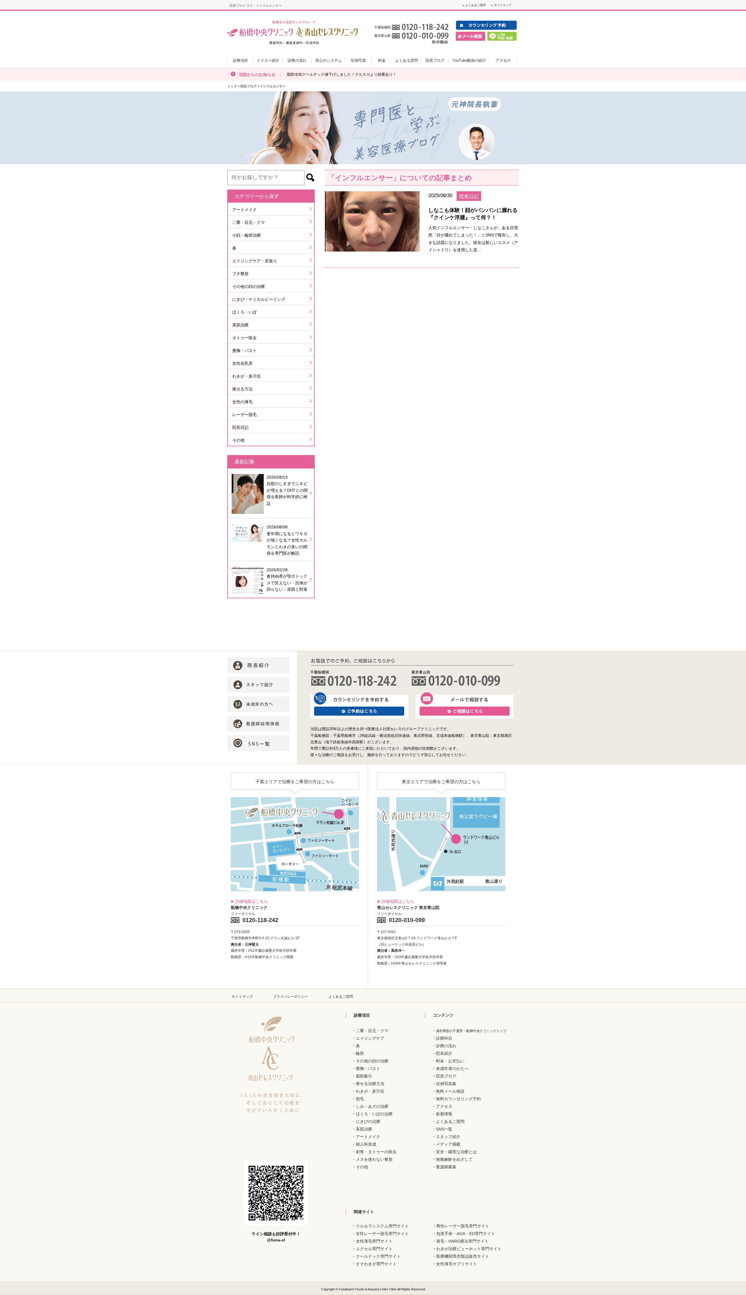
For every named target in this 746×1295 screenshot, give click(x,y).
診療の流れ (446, 1045)
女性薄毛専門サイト (374, 1241)
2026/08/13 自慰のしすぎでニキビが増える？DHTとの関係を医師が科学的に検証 (287, 490)
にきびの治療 (368, 1121)
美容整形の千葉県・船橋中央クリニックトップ (471, 1031)
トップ (232, 86)
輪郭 (360, 1053)
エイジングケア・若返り (254, 261)
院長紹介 (444, 1053)
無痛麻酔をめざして (454, 1159)
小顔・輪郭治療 (246, 235)
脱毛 (360, 1098)
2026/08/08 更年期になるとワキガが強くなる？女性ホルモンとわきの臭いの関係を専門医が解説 (287, 540)
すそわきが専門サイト (376, 1264)
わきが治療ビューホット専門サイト (469, 1248)
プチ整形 (240, 273)
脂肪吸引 (364, 1076)
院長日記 (240, 427)
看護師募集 (446, 1167)
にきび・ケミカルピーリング (258, 299)
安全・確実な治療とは (456, 1151)
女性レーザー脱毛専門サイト (382, 1233)
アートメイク (244, 209)
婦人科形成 (366, 1144)
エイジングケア (370, 1038)
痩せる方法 (242, 389)
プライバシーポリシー (290, 997)
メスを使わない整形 (374, 1159)
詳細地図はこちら (251, 901)
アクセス (444, 1106)
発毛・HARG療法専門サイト (462, 1241)
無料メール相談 (450, 1091)
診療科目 (444, 1038)
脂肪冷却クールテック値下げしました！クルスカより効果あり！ (342, 74)
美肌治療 (240, 325)
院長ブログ (248, 86)
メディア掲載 (448, 1144)
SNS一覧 (444, 1129)
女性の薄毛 (242, 401)
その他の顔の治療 (248, 286)
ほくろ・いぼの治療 (374, 1114)
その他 (238, 440)
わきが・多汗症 (246, 376)
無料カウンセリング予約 (458, 1098)
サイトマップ (502, 5)
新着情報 (444, 1114)
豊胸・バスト (244, 350)
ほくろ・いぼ (244, 312)
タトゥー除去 (244, 337)
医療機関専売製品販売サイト (462, 1256)
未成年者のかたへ (452, 1068)
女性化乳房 (242, 363)
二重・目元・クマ (248, 222)
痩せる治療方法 (370, 1083)
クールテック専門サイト (378, 1256)
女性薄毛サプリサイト (456, 1264)
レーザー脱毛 (244, 414)
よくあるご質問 (475, 5)
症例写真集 (446, 1083)
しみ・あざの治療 (372, 1106)
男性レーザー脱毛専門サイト (462, 1226)
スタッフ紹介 (448, 1136)
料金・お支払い (450, 1061)
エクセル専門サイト (374, 1248)
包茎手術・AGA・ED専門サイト (465, 1233)
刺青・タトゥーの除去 (376, 1151)
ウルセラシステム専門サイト (382, 1226)
